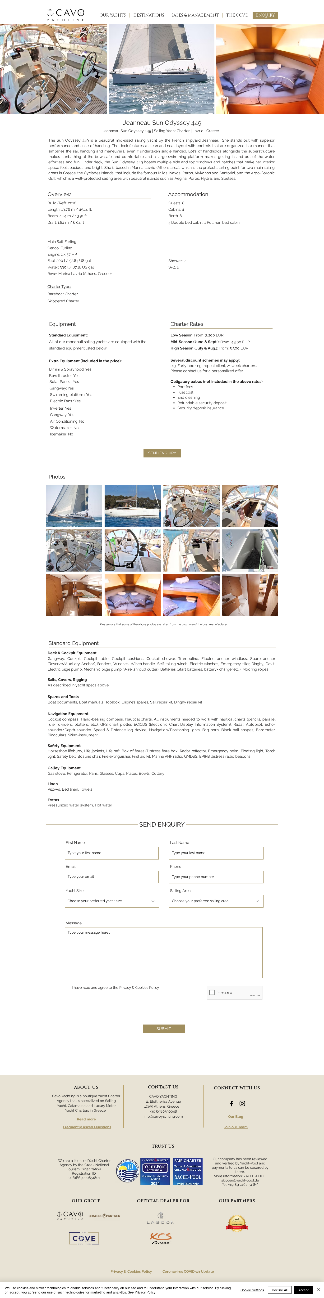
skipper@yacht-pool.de (240, 1180)
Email (70, 866)
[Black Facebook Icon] (231, 1103)
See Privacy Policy (141, 1292)
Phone (175, 866)
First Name (75, 843)
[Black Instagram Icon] (242, 1103)
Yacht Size (74, 891)
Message (74, 923)
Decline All (279, 1290)
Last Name (179, 843)
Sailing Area (180, 891)
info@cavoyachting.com (163, 1116)
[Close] (318, 1290)
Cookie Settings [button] (252, 1290)
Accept (303, 1290)
